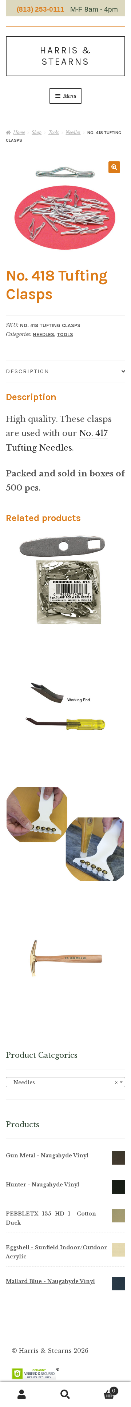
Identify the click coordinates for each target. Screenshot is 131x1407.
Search (65, 1394)
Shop (36, 132)
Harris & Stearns (65, 56)
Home (19, 132)
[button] (114, 167)
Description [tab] (27, 371)
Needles (73, 132)
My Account (22, 1394)
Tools (53, 132)
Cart (101, 1389)
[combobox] (65, 1082)
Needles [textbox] (63, 1082)
